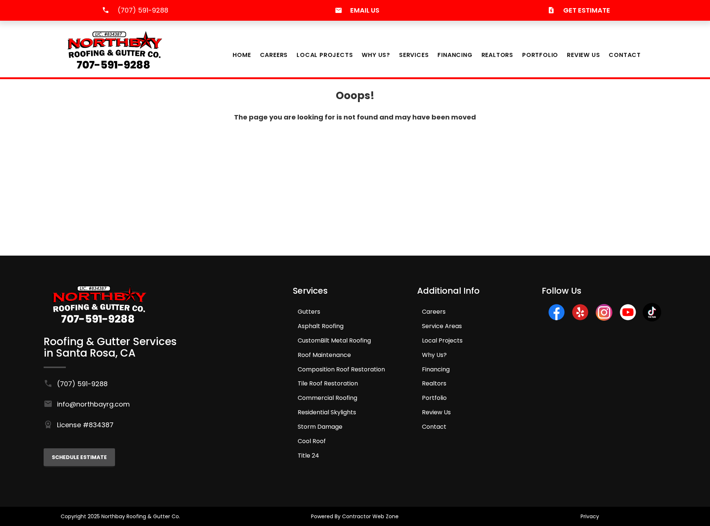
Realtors (497, 55)
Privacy (590, 516)
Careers (274, 55)
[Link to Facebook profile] (556, 319)
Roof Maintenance (324, 355)
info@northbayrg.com (93, 404)
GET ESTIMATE (586, 10)
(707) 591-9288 (143, 10)
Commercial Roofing (327, 398)
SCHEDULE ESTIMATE (79, 457)
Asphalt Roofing (321, 326)
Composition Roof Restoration (341, 369)
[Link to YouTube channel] (628, 319)
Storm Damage (320, 426)
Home (242, 55)
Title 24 (308, 455)
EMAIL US (364, 10)
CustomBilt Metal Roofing (334, 340)
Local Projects (325, 55)
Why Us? (376, 55)
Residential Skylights (327, 412)
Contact (625, 55)
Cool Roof (312, 441)
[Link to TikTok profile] (652, 319)
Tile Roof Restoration (328, 383)
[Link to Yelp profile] (580, 319)
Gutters (309, 311)
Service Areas (442, 326)
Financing (454, 55)
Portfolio (540, 55)
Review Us (583, 55)
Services (414, 55)
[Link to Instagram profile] (604, 318)
